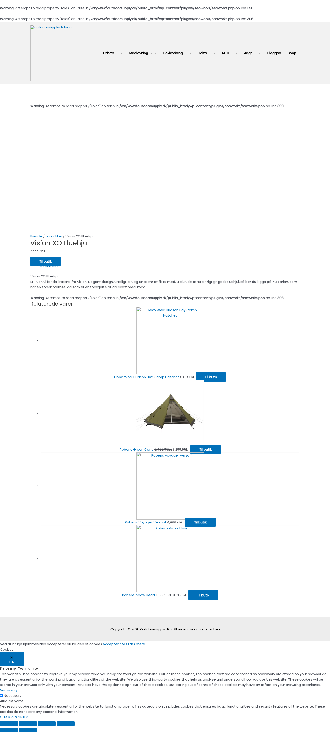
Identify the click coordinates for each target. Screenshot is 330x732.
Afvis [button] (123, 644)
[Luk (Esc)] (9, 723)
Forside (36, 236)
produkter (54, 236)
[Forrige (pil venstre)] (9, 730)
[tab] (170, 265)
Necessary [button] (9, 690)
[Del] (28, 723)
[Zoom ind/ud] (66, 723)
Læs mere (136, 644)
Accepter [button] (111, 644)
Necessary (12, 695)
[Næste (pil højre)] (28, 730)
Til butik (45, 261)
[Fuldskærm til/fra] (47, 723)
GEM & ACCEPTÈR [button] (14, 717)
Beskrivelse (49, 265)
